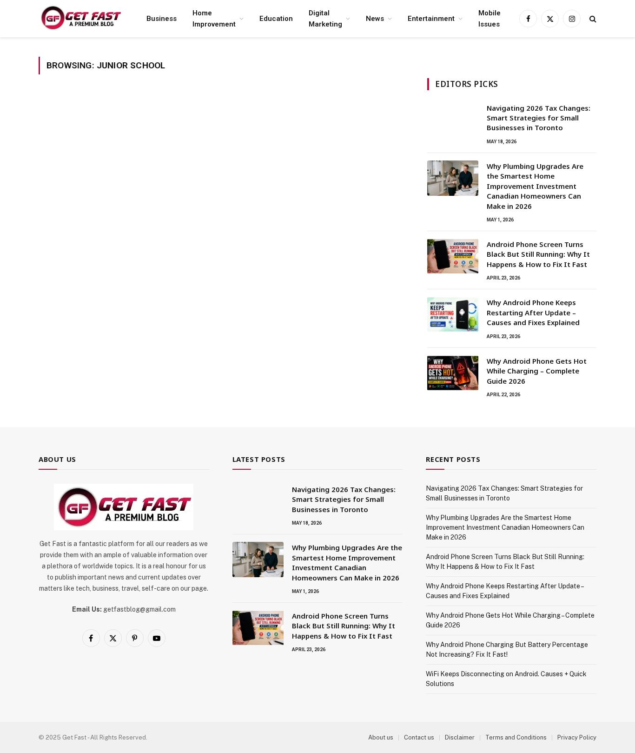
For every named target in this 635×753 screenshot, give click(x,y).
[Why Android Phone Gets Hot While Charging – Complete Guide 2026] (452, 373)
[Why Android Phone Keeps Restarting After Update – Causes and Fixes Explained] (452, 314)
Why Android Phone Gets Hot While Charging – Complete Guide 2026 (537, 371)
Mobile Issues (489, 18)
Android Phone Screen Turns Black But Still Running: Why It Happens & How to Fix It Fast (538, 254)
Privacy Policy (576, 737)
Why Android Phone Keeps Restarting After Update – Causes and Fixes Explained (533, 312)
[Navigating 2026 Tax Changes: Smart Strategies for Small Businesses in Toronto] (452, 120)
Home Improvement (214, 18)
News (375, 18)
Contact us (419, 737)
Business (161, 18)
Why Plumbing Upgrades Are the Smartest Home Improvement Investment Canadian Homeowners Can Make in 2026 (535, 186)
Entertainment (431, 18)
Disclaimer (460, 737)
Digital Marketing (325, 18)
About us (380, 737)
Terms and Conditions (516, 737)
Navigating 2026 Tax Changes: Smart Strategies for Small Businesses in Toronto (538, 118)
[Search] (592, 18)
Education (276, 18)
